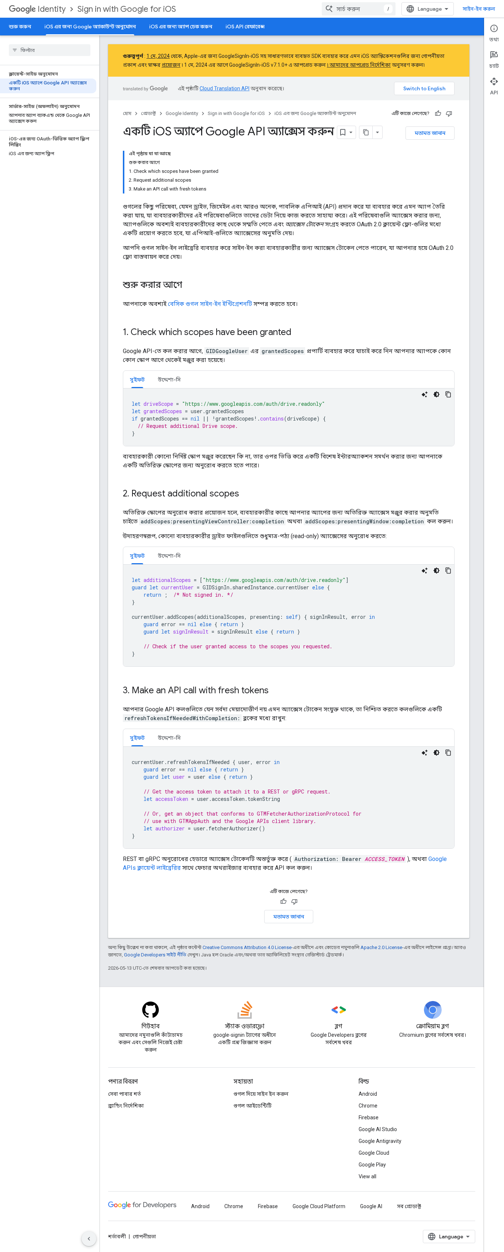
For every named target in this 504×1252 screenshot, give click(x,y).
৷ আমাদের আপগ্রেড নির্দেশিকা (359, 65)
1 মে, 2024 (158, 56)
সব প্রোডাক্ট (409, 1206)
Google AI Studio (378, 1129)
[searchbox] (49, 50)
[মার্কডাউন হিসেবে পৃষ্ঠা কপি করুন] (366, 132)
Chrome (368, 1106)
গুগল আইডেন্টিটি (253, 1106)
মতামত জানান (430, 133)
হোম (127, 113)
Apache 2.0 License (381, 947)
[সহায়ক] (437, 113)
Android (368, 1094)
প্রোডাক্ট (148, 113)
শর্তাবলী (117, 1236)
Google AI (371, 1206)
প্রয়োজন (171, 65)
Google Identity (182, 113)
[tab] (137, 379)
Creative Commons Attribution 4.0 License (247, 947)
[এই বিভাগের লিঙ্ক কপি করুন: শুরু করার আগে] (189, 285)
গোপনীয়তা (144, 1236)
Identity (52, 9)
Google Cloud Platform (319, 1206)
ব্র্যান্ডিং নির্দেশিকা (126, 1106)
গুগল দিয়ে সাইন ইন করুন (261, 1094)
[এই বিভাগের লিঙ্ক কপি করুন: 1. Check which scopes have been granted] (298, 332)
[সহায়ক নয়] (449, 113)
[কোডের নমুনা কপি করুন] (448, 394)
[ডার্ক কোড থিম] (436, 394)
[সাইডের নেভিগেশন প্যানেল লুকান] (89, 1238)
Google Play (372, 1165)
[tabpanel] (288, 417)
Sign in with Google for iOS (126, 9)
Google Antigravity (380, 1141)
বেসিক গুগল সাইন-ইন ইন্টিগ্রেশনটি (210, 303)
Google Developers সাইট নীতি (155, 955)
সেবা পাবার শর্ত (124, 1094)
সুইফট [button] (137, 379)
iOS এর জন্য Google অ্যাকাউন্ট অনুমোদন (90, 26)
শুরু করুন (20, 26)
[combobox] (359, 8)
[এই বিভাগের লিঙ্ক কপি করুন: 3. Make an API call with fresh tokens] (276, 691)
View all (367, 1176)
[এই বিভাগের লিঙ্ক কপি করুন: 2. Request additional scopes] (246, 494)
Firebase (369, 1117)
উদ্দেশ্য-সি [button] (169, 379)
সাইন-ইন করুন (479, 9)
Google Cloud (374, 1153)
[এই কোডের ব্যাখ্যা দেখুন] (425, 394)
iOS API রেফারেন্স (245, 26)
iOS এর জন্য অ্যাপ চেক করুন (180, 26)
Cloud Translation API (224, 88)
